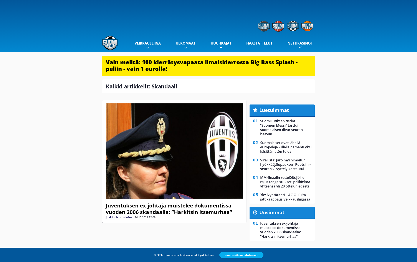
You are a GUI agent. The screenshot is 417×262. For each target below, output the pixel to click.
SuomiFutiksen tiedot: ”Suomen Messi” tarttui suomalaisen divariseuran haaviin (281, 127)
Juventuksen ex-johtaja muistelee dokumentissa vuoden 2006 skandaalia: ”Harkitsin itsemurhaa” (169, 209)
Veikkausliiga (148, 43)
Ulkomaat (185, 43)
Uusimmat (272, 212)
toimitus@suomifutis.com (241, 255)
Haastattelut (259, 43)
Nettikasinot (300, 43)
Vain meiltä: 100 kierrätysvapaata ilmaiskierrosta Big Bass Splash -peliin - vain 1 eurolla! (202, 65)
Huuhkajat (221, 43)
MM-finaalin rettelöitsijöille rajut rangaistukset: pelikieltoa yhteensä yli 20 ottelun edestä (285, 182)
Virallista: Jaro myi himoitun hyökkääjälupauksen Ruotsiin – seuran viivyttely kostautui (285, 164)
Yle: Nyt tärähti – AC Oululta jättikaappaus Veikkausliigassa (285, 197)
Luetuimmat (274, 110)
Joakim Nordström (119, 217)
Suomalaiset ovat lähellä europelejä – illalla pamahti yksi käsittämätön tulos (285, 147)
